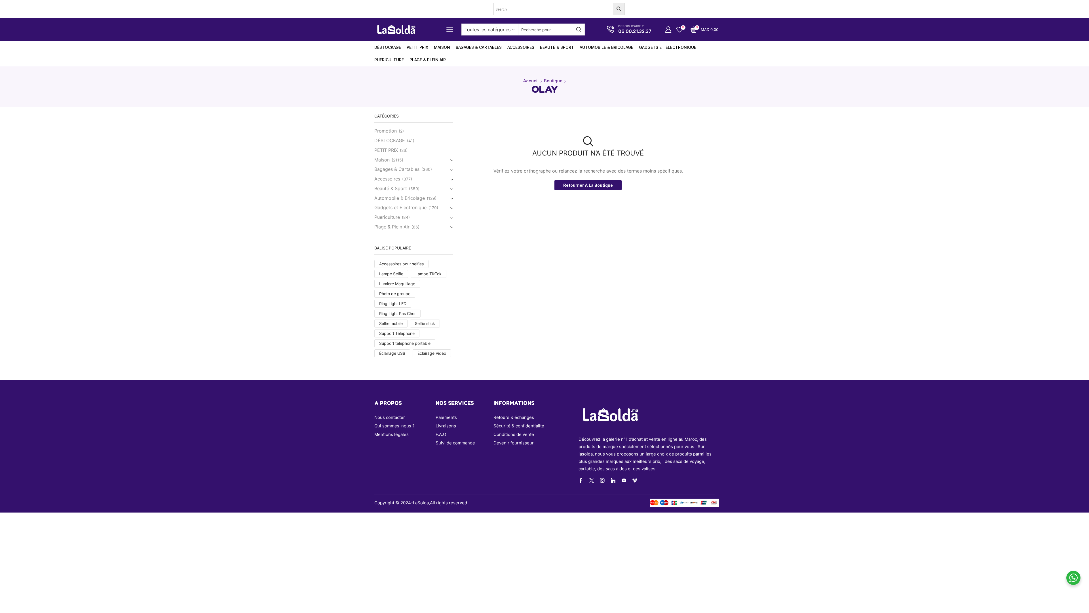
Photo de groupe (394, 293)
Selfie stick (425, 323)
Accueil (531, 80)
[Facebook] (581, 480)
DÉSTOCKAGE (387, 47)
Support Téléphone (397, 333)
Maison (382, 160)
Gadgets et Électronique (667, 47)
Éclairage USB (392, 353)
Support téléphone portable (404, 343)
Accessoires (520, 47)
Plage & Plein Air (428, 59)
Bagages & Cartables (479, 47)
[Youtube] (624, 480)
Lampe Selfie (391, 273)
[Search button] (578, 29)
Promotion (385, 131)
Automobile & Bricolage (606, 47)
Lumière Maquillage (397, 283)
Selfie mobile (391, 323)
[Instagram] (602, 480)
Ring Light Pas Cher (397, 313)
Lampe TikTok (428, 273)
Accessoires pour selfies (401, 263)
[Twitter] (591, 480)
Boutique (553, 80)
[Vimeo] (634, 480)
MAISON (442, 47)
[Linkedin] (613, 480)
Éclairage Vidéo (431, 353)
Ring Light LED (392, 303)
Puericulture (389, 59)
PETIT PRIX (417, 47)
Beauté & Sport (557, 47)
